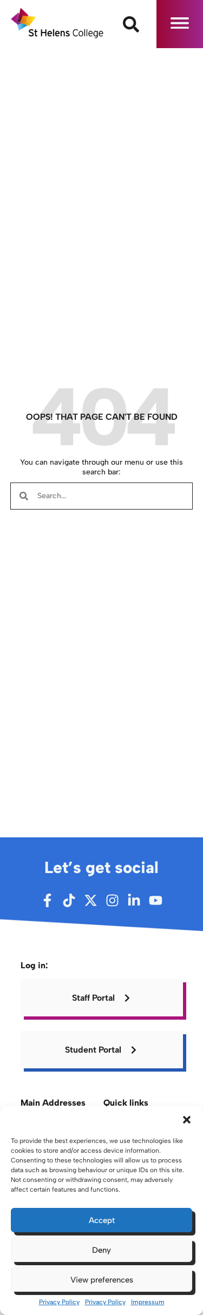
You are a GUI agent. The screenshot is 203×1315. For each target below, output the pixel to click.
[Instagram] (112, 900)
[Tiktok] (69, 900)
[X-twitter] (90, 900)
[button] (186, 1119)
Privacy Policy (59, 1302)
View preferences (101, 1280)
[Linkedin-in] (134, 900)
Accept (102, 1220)
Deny (101, 1250)
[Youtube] (155, 900)
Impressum (148, 1302)
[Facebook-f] (47, 900)
